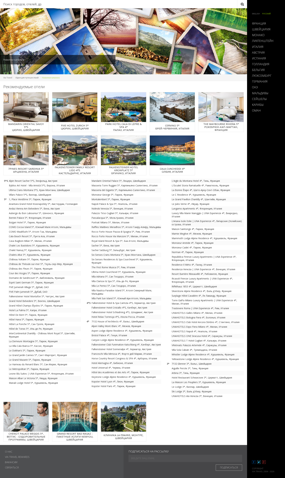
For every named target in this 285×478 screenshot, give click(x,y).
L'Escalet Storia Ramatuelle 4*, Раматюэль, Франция (200, 185)
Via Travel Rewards (17, 457)
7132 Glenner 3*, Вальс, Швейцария (191, 363)
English (256, 13)
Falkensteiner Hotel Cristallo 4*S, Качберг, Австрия (119, 307)
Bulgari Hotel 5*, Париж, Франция (27, 222)
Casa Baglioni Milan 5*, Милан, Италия (30, 240)
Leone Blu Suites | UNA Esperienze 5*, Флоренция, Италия (41, 373)
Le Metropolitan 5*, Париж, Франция (29, 369)
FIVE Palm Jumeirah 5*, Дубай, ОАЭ (28, 291)
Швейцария (261, 29)
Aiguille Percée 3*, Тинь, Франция (190, 368)
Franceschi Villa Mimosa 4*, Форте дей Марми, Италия (122, 353)
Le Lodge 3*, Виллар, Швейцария (190, 386)
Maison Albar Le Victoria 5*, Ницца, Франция (33, 378)
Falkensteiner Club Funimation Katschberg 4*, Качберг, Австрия (126, 344)
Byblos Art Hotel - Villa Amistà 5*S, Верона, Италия (37, 185)
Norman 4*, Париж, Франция (188, 252)
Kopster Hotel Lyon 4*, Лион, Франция (113, 381)
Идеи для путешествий (27, 77)
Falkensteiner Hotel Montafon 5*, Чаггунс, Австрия (36, 296)
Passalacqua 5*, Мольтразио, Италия (112, 217)
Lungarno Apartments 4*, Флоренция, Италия (197, 208)
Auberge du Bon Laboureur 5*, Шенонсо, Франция (36, 213)
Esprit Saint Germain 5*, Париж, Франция (31, 282)
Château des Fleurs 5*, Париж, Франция (30, 268)
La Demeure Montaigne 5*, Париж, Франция (33, 341)
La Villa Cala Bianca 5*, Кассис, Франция (31, 345)
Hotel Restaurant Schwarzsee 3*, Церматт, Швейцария (202, 377)
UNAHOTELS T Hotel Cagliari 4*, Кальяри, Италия (199, 340)
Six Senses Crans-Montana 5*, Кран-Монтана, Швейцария (123, 254)
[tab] (266, 23)
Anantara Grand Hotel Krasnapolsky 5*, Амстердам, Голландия (43, 203)
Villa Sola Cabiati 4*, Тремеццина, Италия (194, 349)
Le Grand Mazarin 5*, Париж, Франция (30, 359)
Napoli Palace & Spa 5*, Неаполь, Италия (114, 203)
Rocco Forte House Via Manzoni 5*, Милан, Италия (120, 236)
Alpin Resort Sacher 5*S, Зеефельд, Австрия (33, 180)
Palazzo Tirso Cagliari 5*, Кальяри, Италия (115, 213)
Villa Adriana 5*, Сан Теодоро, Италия (112, 276)
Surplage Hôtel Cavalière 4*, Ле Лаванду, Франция (199, 295)
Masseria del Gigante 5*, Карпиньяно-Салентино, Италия (123, 190)
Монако (258, 35)
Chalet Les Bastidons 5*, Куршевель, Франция (34, 245)
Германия (260, 81)
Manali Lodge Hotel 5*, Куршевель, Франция (33, 382)
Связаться (12, 467)
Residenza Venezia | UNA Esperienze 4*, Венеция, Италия (203, 269)
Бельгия (258, 70)
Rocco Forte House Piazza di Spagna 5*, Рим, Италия (121, 231)
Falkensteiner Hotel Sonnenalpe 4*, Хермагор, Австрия (121, 349)
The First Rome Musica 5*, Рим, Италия (113, 267)
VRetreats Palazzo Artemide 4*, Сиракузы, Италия (199, 345)
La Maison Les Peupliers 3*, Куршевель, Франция (199, 382)
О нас (8, 451)
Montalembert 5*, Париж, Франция (111, 199)
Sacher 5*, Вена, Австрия (106, 245)
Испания (259, 58)
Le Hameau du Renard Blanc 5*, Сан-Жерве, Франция (38, 364)
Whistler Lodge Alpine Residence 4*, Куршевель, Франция (203, 354)
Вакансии (11, 462)
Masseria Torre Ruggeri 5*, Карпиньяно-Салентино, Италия (125, 185)
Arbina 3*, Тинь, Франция (186, 373)
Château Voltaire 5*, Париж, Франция (29, 259)
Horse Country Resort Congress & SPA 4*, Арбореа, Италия (124, 358)
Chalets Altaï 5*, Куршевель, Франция (29, 254)
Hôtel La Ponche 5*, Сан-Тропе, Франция (31, 324)
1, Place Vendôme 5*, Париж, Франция (30, 199)
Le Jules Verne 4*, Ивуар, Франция (190, 203)
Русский (266, 13)
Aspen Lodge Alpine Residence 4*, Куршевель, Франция (122, 330)
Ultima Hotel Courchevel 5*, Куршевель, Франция (118, 271)
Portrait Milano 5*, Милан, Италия (110, 222)
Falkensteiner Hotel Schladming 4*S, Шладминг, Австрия (122, 312)
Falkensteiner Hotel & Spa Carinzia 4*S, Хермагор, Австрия (124, 303)
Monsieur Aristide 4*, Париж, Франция (192, 242)
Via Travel (7, 77)
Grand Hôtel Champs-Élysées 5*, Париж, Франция (36, 305)
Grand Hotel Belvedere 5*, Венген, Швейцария (34, 301)
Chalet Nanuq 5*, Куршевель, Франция (30, 250)
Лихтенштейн (262, 41)
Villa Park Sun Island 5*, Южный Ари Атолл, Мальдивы (121, 298)
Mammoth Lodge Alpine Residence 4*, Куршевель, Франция (204, 238)
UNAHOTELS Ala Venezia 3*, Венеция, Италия (197, 396)
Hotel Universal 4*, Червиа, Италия (111, 367)
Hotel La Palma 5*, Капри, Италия (28, 310)
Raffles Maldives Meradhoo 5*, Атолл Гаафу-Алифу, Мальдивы (126, 227)
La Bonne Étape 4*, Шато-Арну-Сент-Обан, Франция (201, 190)
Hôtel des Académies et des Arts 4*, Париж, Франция (120, 372)
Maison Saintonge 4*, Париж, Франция (193, 229)
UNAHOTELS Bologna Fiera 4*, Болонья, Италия (198, 317)
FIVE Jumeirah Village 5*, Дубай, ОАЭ (29, 287)
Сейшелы (259, 99)
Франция (259, 23)
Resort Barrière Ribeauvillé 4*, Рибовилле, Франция (200, 273)
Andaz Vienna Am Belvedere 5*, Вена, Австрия (34, 208)
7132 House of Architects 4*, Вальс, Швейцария (118, 321)
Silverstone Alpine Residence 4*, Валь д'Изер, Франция (201, 291)
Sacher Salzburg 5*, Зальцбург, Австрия (113, 250)
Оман (256, 110)
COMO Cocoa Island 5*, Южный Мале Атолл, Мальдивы (40, 227)
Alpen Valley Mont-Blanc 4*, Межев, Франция (116, 326)
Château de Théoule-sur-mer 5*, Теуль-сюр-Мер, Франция (41, 264)
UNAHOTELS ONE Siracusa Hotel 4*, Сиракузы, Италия (202, 336)
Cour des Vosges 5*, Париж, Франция (29, 273)
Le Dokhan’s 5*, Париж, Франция (27, 350)
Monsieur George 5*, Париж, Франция (112, 194)
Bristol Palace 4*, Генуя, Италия (109, 335)
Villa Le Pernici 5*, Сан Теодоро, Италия (114, 285)
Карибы (258, 105)
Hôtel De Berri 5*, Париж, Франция (28, 314)
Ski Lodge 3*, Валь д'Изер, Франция (191, 391)
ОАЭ (255, 87)
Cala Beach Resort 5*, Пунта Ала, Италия (32, 236)
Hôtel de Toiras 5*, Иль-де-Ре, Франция (31, 328)
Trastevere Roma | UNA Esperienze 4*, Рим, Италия (200, 308)
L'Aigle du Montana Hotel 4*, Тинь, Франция (196, 180)
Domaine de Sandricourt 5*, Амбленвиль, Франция (36, 277)
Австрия (258, 52)
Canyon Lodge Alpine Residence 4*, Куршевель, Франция (123, 339)
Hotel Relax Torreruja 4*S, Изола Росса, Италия (118, 316)
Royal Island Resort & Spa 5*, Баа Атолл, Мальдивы (120, 240)
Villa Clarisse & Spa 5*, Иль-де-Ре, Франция (115, 281)
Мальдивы (260, 93)
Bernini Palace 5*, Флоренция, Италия (30, 217)
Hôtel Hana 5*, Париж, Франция (26, 319)
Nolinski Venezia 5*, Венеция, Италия (112, 208)
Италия (257, 47)
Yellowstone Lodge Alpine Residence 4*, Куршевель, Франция (205, 359)
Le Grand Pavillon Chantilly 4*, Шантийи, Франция (199, 199)
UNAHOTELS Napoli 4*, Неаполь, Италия (194, 331)
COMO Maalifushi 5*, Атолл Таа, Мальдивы (33, 231)
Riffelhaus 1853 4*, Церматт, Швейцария (194, 286)
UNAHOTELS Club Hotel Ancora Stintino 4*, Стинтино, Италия (205, 322)
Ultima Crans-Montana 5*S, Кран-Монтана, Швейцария (39, 190)
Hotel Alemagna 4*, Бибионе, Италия (112, 363)
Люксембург (261, 76)
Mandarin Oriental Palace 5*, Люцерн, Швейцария (119, 180)
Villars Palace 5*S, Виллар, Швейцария (30, 194)
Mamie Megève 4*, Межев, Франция (192, 233)
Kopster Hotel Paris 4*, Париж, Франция (113, 386)
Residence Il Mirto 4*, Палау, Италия (192, 264)
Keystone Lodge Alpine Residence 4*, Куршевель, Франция (124, 376)
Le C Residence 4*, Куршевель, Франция (194, 194)
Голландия (260, 64)
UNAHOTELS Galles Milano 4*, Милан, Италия (197, 312)
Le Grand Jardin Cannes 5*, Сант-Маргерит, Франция (38, 355)
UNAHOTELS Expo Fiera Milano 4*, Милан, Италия (199, 326)
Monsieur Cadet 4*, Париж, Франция (192, 247)
